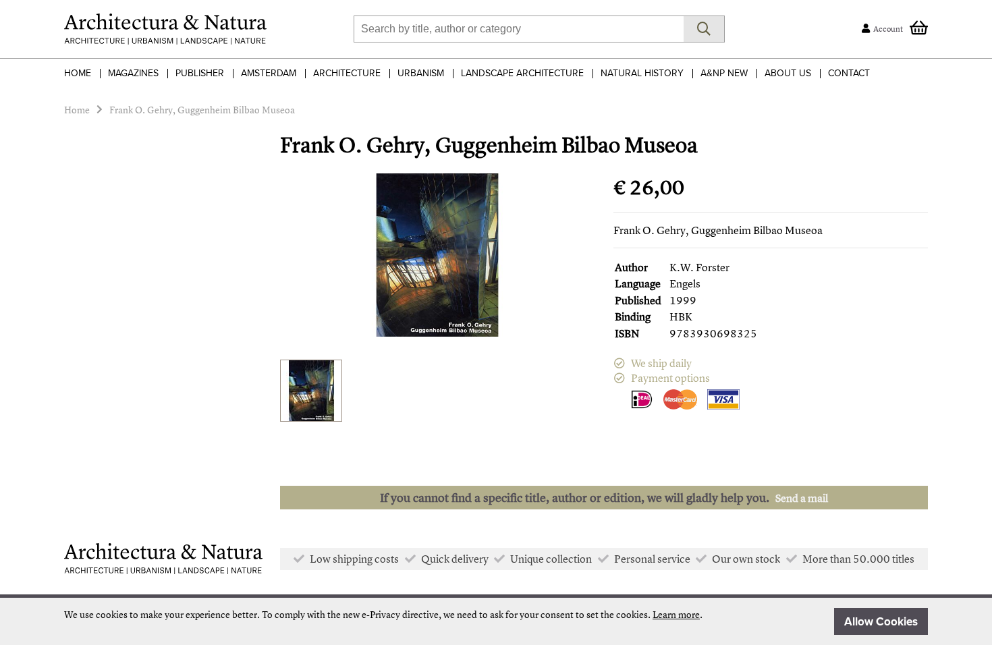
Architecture (347, 73)
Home (77, 73)
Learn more (676, 614)
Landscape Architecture (522, 73)
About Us (788, 73)
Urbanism (420, 73)
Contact (849, 73)
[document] (496, 621)
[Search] (704, 29)
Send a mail (801, 497)
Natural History (642, 73)
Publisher (199, 73)
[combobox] (519, 29)
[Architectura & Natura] (165, 29)
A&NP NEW (724, 73)
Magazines (133, 73)
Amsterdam (268, 73)
